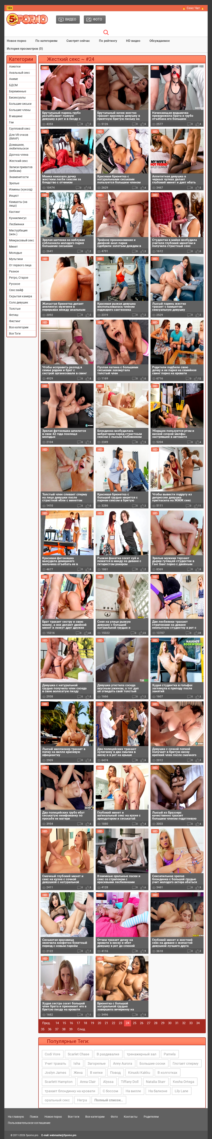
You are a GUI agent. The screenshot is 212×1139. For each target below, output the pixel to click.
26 (141, 1023)
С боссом (110, 1091)
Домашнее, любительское (19, 146)
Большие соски (152, 1063)
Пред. (46, 1023)
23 (120, 1023)
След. (81, 1029)
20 (99, 1023)
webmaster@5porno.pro (63, 1135)
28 (155, 1023)
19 (92, 1023)
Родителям (151, 1116)
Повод (115, 1072)
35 (42, 1029)
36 (49, 1029)
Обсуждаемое (159, 41)
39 (70, 1029)
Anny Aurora (122, 1063)
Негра (82, 1100)
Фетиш (13, 315)
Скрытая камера (20, 296)
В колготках (167, 1072)
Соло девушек (18, 302)
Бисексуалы (17, 97)
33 (191, 1023)
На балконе (157, 1091)
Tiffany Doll (130, 1082)
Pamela (170, 1054)
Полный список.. (108, 1100)
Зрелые (14, 183)
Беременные (17, 91)
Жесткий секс (18, 161)
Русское (14, 283)
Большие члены (20, 110)
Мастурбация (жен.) (18, 232)
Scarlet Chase (78, 1054)
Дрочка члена (18, 154)
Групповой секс (19, 128)
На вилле (133, 1091)
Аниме (13, 79)
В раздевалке (108, 1054)
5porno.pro (32, 1135)
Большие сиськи (20, 103)
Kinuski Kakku (139, 1072)
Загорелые (97, 1063)
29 (162, 1023)
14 (57, 1023)
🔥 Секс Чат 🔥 (193, 8)
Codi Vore (52, 1054)
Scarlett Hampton (58, 1082)
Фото (114, 1116)
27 (148, 1023)
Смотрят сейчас (78, 41)
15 (64, 1023)
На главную (16, 1116)
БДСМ (13, 85)
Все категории (18, 327)
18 (85, 1023)
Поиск (34, 1116)
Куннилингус (17, 218)
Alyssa (108, 1082)
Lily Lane (181, 1091)
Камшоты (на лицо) (18, 203)
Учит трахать (55, 1063)
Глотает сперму (185, 1063)
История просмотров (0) (25, 49)
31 (176, 1023)
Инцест (14, 195)
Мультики (16, 259)
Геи (11, 122)
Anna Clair (88, 1082)
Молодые (15, 252)
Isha (76, 1063)
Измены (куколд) (21, 189)
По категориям (46, 41)
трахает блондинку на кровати (70, 1091)
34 (198, 1023)
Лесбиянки (16, 224)
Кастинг (14, 211)
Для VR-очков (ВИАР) (18, 136)
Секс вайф (16, 290)
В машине (15, 116)
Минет (13, 246)
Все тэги (73, 1116)
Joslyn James (55, 1072)
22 (113, 1023)
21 (106, 1023)
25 (134, 1023)
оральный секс (57, 1100)
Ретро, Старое (18, 277)
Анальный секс (19, 72)
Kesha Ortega (183, 1082)
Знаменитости (19, 177)
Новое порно (16, 41)
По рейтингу (108, 41)
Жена (78, 1072)
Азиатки (14, 66)
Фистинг (14, 321)
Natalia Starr (155, 1082)
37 (56, 1029)
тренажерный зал (141, 1054)
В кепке (96, 1072)
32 (184, 1023)
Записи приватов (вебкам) (21, 168)
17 (78, 1023)
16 (71, 1023)
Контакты (130, 1116)
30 (169, 1023)
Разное (14, 271)
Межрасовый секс (21, 240)
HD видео (133, 41)
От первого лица (20, 265)
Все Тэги (14, 333)
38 (63, 1029)
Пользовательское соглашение (29, 1123)
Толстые (14, 308)
